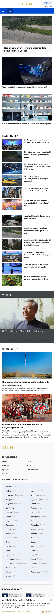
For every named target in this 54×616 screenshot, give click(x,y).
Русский (5, 469)
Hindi (10, 554)
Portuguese (39, 516)
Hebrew (11, 550)
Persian (36, 507)
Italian (11, 567)
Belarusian (14, 495)
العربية (29, 465)
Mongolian (38, 495)
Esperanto (13, 525)
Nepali (35, 503)
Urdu (34, 567)
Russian (37, 529)
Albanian (11, 486)
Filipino (11, 529)
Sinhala (36, 537)
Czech (11, 516)
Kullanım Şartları (24, 612)
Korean (11, 576)
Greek (12, 542)
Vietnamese (39, 571)
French (11, 533)
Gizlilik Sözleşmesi (8, 612)
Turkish (36, 559)
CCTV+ (5, 473)
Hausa (11, 546)
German (12, 537)
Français (5, 465)
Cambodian (12, 507)
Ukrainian (38, 563)
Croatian (12, 512)
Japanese (12, 571)
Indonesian (16, 563)
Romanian (38, 525)
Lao (34, 486)
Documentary (32, 469)
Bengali (10, 499)
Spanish (37, 542)
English (5, 461)
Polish (35, 512)
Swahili (37, 546)
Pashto (35, 520)
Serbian (37, 533)
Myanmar (39, 499)
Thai (34, 554)
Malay (38, 490)
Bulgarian (13, 503)
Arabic (11, 490)
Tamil (35, 550)
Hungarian (13, 559)
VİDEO (5, 295)
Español (30, 461)
